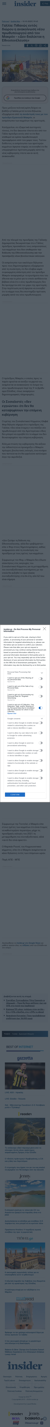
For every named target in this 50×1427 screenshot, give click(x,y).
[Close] (45, 629)
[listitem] (25, 673)
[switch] (41, 678)
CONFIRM (15, 795)
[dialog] (25, 713)
